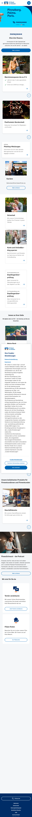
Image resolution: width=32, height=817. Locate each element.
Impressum (16, 803)
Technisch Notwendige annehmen (16, 463)
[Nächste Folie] (29, 95)
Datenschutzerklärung (11, 359)
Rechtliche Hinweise (16, 810)
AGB (16, 812)
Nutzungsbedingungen (16, 808)
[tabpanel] (16, 73)
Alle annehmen (16, 467)
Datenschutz (16, 805)
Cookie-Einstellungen (16, 459)
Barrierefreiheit (16, 815)
